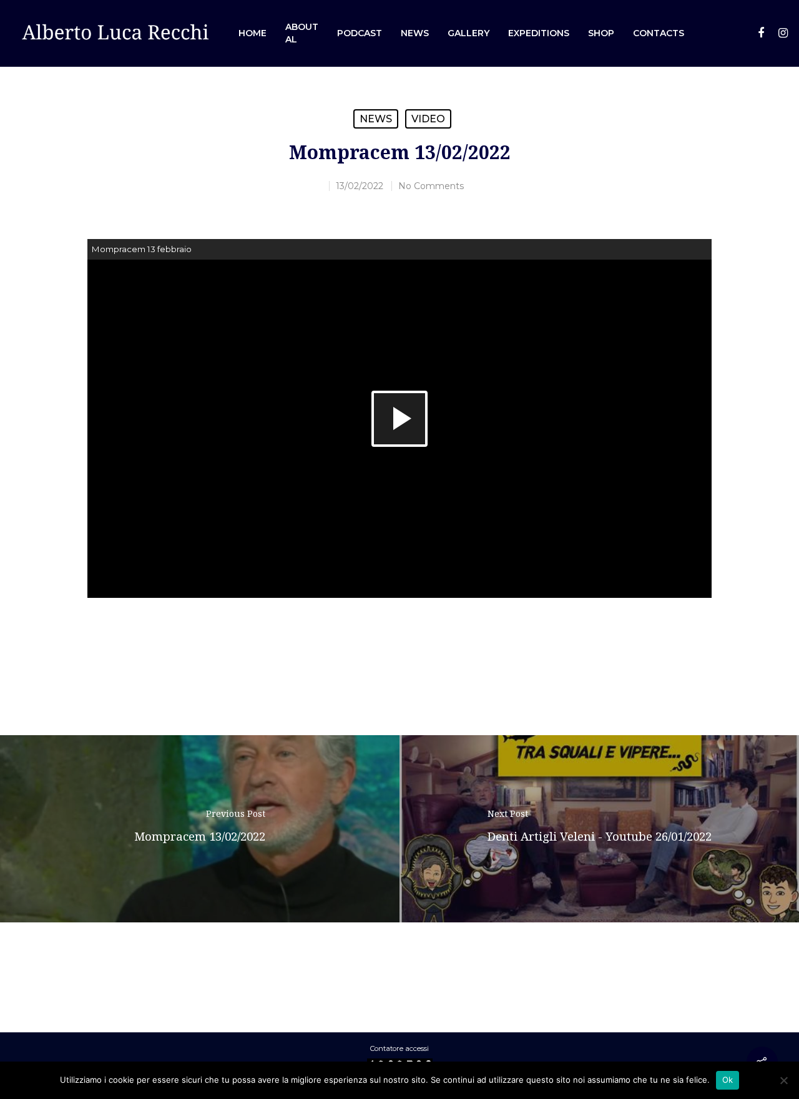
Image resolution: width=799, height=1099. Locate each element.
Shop (601, 33)
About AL (301, 33)
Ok (727, 1080)
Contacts (658, 33)
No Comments (431, 186)
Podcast (359, 33)
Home (252, 33)
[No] (783, 1080)
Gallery (468, 33)
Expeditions (538, 33)
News (415, 33)
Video (428, 119)
